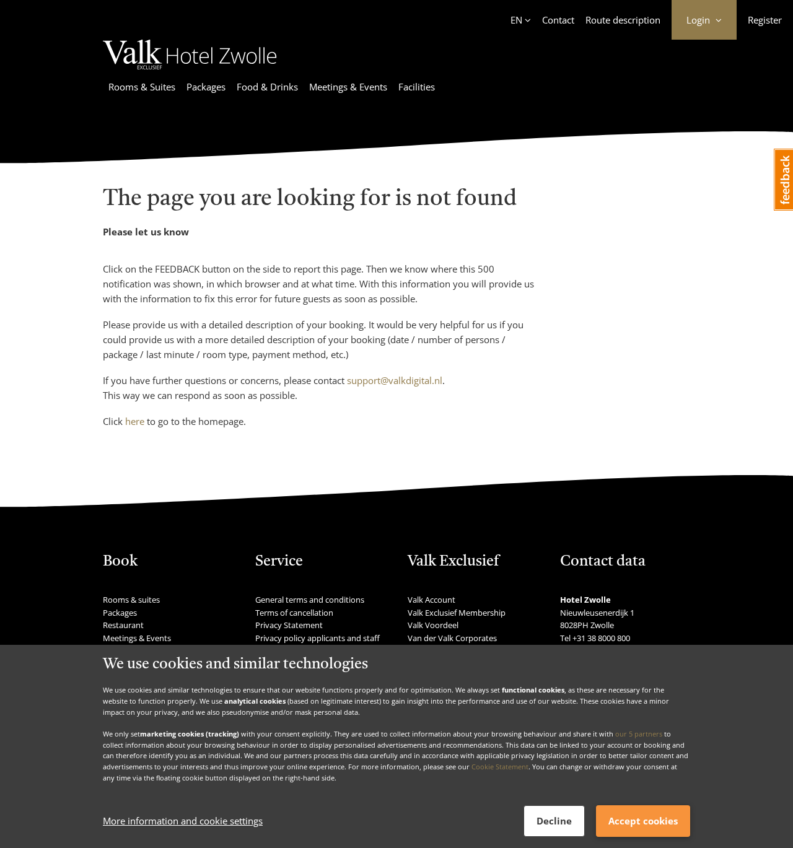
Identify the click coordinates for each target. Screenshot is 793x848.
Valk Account (431, 599)
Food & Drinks (267, 87)
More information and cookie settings (183, 821)
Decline (554, 821)
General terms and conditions (309, 599)
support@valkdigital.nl (394, 380)
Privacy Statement (289, 625)
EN (516, 20)
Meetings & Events (348, 87)
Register (765, 20)
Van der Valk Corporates (452, 638)
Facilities (416, 87)
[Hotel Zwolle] (190, 71)
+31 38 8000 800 (601, 638)
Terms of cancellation (294, 612)
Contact (558, 20)
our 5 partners (638, 733)
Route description (622, 20)
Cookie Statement (499, 766)
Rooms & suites (131, 599)
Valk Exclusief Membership (457, 612)
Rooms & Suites (141, 87)
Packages (206, 87)
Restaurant (123, 625)
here (134, 421)
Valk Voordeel (433, 625)
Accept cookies (643, 821)
